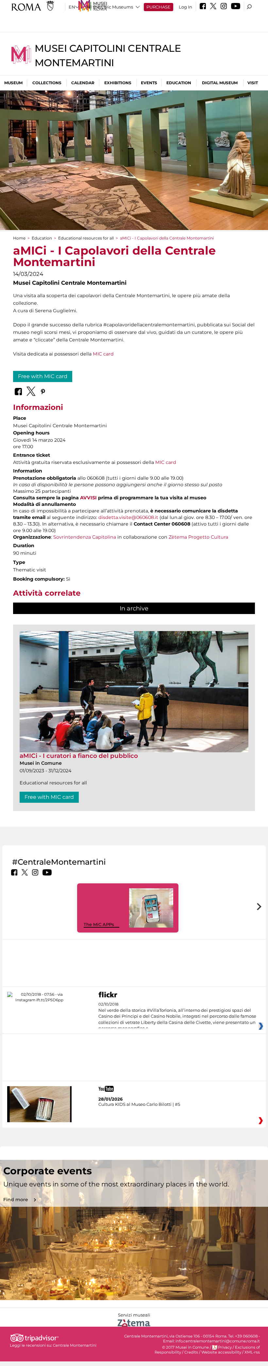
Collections (46, 82)
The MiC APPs (99, 924)
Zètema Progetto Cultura (198, 537)
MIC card (103, 354)
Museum (13, 82)
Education (178, 82)
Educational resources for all (86, 238)
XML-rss (252, 1352)
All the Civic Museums (109, 7)
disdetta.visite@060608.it (128, 517)
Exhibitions (117, 82)
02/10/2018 (177, 1016)
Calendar (82, 82)
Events (149, 82)
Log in (185, 7)
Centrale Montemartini (74, 1345)
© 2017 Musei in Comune (185, 1347)
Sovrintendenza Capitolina (84, 537)
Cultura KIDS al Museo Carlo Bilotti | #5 (139, 1104)
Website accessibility (221, 1352)
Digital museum (220, 82)
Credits (191, 1352)
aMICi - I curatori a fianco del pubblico (79, 756)
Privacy (225, 1347)
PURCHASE (158, 7)
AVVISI (88, 498)
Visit (252, 82)
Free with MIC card (42, 376)
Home (19, 238)
